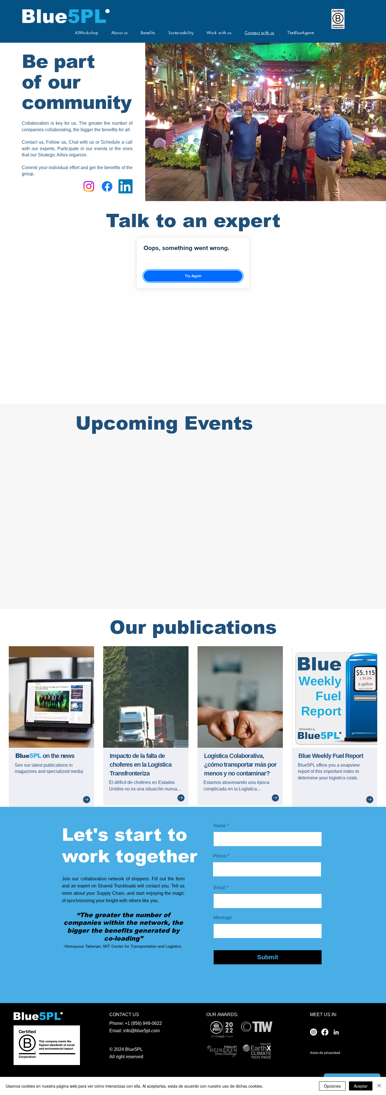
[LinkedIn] (125, 186)
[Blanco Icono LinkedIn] (336, 1032)
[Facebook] (107, 186)
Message (223, 917)
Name (220, 826)
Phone (219, 856)
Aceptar (361, 1086)
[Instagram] (89, 186)
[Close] (379, 1085)
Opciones (332, 1086)
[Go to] (86, 799)
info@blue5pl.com (141, 1030)
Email (219, 887)
